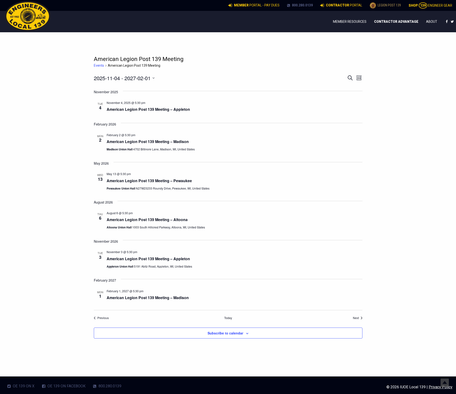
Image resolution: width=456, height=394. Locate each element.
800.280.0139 (302, 5)
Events (99, 65)
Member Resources (349, 21)
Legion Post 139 (389, 5)
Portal (344, 5)
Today (228, 318)
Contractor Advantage (396, 21)
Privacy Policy (440, 387)
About (431, 21)
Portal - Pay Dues (257, 5)
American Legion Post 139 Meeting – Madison (148, 141)
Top (445, 383)
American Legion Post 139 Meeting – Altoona (147, 219)
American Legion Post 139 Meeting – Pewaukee (149, 180)
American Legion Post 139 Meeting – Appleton (148, 109)
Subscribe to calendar (225, 333)
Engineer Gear (430, 5)
